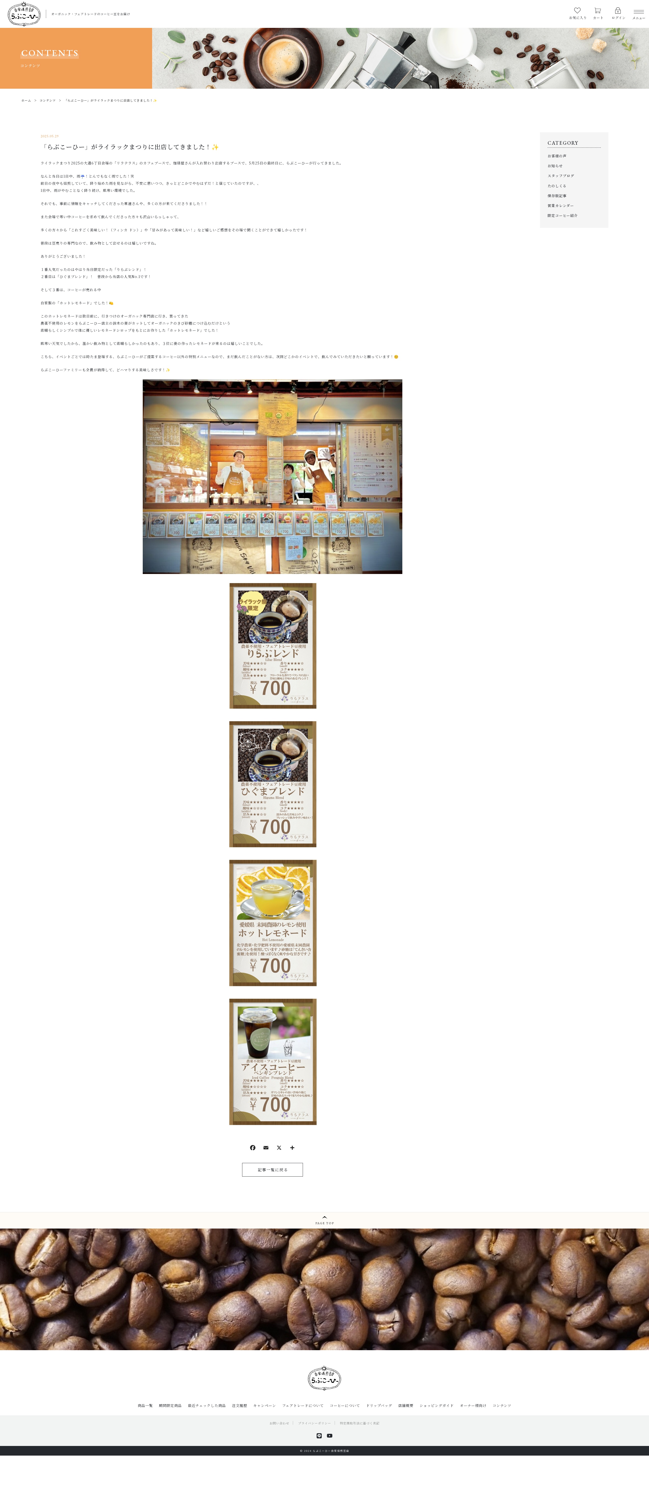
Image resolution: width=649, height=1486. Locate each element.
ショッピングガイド (437, 1405)
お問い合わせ (279, 1423)
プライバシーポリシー (314, 1423)
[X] (279, 1148)
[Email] (266, 1148)
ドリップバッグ (379, 1405)
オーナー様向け (473, 1405)
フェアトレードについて (303, 1405)
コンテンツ (502, 1405)
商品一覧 (145, 1405)
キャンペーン (264, 1405)
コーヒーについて (345, 1405)
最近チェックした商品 (207, 1405)
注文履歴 (239, 1405)
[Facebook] (253, 1148)
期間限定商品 (170, 1405)
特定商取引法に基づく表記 (360, 1423)
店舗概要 (405, 1405)
